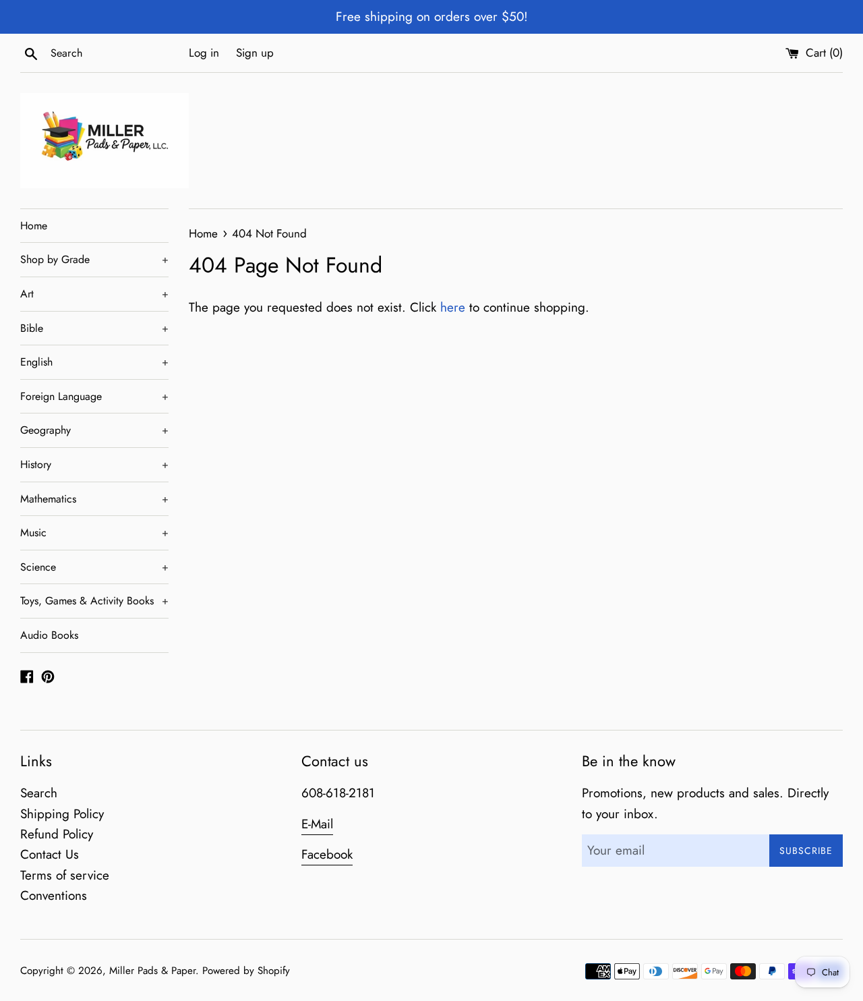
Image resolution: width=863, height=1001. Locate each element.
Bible (94, 328)
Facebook (327, 854)
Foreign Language (94, 396)
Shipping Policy (62, 814)
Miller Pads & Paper (152, 970)
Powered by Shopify (246, 970)
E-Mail (317, 824)
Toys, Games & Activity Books (94, 600)
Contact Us (49, 854)
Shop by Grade (94, 259)
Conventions (53, 895)
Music (94, 532)
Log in (204, 53)
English (94, 362)
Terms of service (64, 875)
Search (38, 793)
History (94, 464)
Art (94, 294)
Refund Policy (56, 834)
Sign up (255, 53)
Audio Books (49, 635)
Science (94, 567)
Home (33, 225)
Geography (94, 430)
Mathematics (94, 499)
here (452, 307)
